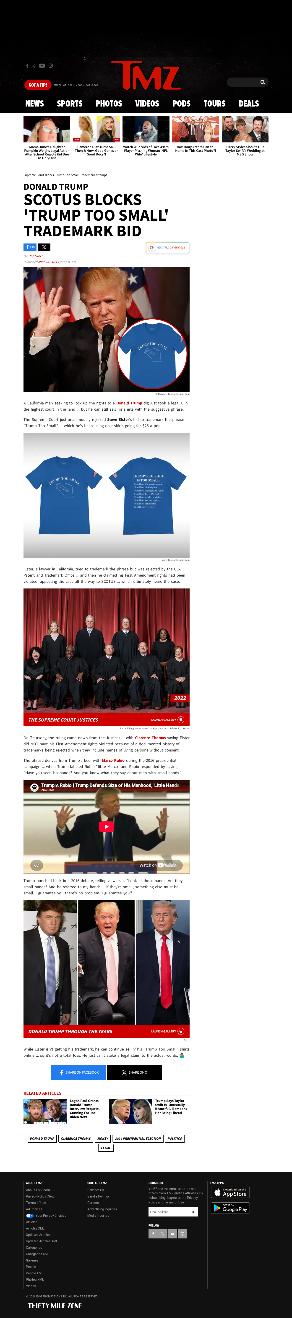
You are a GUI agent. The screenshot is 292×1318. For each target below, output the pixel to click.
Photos (109, 104)
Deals (249, 104)
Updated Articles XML (42, 1241)
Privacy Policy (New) (40, 1196)
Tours (214, 104)
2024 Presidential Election (138, 1138)
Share (82, 1072)
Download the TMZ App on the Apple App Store (230, 1192)
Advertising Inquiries (102, 1209)
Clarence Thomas (75, 1138)
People (31, 1267)
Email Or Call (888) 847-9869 (76, 85)
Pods (181, 104)
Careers (93, 1203)
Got (38, 85)
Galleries (32, 1260)
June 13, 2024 (47, 261)
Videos (147, 104)
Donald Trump (42, 1138)
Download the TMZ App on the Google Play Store (230, 1208)
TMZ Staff (35, 256)
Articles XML (35, 1228)
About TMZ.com (38, 1190)
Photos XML (35, 1279)
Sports (69, 104)
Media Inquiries (98, 1215)
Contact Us (95, 1190)
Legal (106, 1148)
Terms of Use (36, 1203)
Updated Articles (38, 1235)
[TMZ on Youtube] (42, 65)
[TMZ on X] (34, 65)
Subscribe (193, 1211)
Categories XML (37, 1254)
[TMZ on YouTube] (172, 1233)
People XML (34, 1273)
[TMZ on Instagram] (51, 65)
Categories (34, 1247)
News (34, 104)
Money (102, 1138)
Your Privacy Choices (50, 1215)
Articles (31, 1222)
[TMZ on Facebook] (27, 65)
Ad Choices (34, 1209)
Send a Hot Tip (98, 1196)
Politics (174, 1138)
